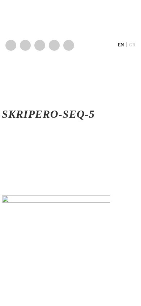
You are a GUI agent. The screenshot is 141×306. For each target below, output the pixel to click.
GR (132, 44)
